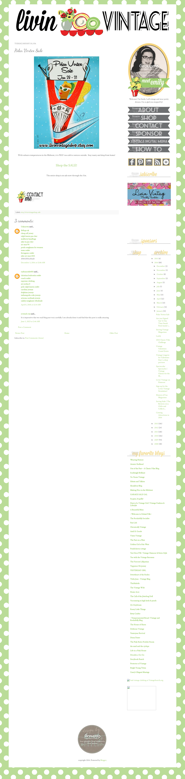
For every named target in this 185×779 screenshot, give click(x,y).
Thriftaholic (135, 583)
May (159, 294)
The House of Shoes (138, 624)
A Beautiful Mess (137, 509)
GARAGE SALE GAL (138, 494)
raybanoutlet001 (27, 271)
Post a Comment (24, 327)
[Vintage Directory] (141, 709)
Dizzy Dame (135, 637)
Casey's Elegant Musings (139, 672)
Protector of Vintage (138, 663)
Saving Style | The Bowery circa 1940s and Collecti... (163, 405)
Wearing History (136, 460)
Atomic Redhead (137, 464)
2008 (156, 444)
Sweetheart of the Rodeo (140, 574)
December (161, 266)
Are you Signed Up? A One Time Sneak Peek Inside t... (163, 322)
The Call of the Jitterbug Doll (141, 596)
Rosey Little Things (138, 609)
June (159, 290)
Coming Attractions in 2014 (162, 415)
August (160, 282)
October (160, 274)
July (158, 286)
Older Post (114, 333)
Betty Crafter (135, 613)
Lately (158, 336)
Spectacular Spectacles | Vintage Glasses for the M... (163, 371)
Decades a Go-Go (137, 655)
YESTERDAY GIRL (138, 570)
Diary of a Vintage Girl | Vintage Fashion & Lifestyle (147, 504)
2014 (156, 262)
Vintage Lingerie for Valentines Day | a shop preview (162, 359)
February (160, 307)
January (160, 311)
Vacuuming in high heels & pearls (143, 600)
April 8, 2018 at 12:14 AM (31, 304)
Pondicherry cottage (138, 548)
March (159, 303)
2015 (156, 258)
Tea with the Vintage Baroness (142, 557)
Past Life (133, 522)
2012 (156, 427)
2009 (156, 440)
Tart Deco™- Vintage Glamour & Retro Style (148, 553)
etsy (22, 212)
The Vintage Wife (137, 587)
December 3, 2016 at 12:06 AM (33, 262)
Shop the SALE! (66, 165)
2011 (156, 432)
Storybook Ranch (137, 659)
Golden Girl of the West (139, 544)
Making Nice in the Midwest (141, 490)
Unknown (25, 226)
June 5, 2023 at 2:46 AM (30, 321)
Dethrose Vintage (137, 629)
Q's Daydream (135, 605)
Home (66, 333)
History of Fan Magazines (162, 396)
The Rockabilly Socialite (139, 518)
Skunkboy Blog (136, 486)
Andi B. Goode (136, 531)
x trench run (25, 314)
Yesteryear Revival (137, 633)
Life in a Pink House (138, 650)
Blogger (103, 760)
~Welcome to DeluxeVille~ (141, 514)
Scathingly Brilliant (137, 473)
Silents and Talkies (137, 481)
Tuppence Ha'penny (138, 566)
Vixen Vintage (136, 535)
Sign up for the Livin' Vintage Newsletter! (163, 388)
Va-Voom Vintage (137, 477)
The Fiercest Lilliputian (139, 561)
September (161, 278)
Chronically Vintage (138, 527)
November (161, 270)
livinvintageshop (31, 212)
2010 (156, 436)
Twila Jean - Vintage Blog (140, 579)
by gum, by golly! (136, 498)
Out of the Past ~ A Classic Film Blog (144, 468)
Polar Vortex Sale (162, 314)
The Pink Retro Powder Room (142, 642)
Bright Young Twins (138, 668)
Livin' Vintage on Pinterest (163, 381)
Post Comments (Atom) (34, 338)
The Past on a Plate (137, 540)
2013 (156, 423)
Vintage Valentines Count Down (162, 348)
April (159, 299)
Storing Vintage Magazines (162, 330)
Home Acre (134, 592)
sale (39, 212)
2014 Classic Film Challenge (163, 341)
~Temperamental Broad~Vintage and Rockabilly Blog (145, 619)
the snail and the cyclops (139, 646)
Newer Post (19, 333)
